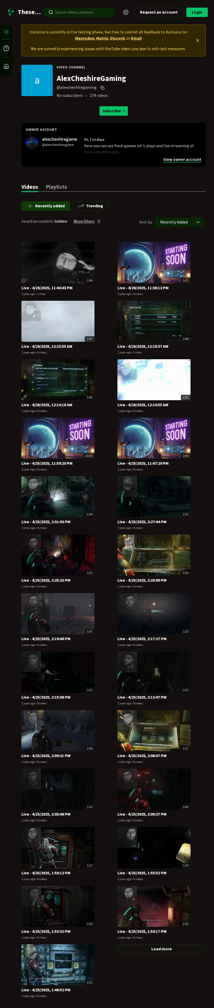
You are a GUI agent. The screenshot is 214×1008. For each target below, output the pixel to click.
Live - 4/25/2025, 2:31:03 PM (45, 522)
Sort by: (146, 222)
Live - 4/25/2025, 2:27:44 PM (142, 522)
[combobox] (174, 222)
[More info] (6, 48)
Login (197, 12)
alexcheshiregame (59, 139)
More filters (84, 221)
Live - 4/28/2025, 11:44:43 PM (47, 288)
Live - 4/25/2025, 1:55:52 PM (142, 873)
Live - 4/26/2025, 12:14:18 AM (46, 405)
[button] (198, 222)
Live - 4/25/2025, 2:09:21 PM (45, 756)
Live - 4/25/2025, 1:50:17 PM (142, 931)
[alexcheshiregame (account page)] (32, 142)
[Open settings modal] (125, 12)
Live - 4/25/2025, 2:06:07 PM (142, 756)
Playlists (56, 187)
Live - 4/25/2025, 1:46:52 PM (45, 990)
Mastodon (84, 38)
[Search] (51, 12)
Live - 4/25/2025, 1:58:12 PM (45, 873)
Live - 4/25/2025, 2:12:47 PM (142, 697)
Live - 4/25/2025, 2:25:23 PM (45, 580)
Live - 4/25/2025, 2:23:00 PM (142, 580)
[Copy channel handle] (103, 87)
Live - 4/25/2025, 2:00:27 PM (142, 814)
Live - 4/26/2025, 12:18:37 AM (142, 346)
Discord (117, 38)
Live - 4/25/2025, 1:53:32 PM (45, 931)
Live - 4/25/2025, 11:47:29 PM (143, 463)
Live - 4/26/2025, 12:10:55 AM (142, 405)
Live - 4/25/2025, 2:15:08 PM (45, 697)
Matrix (102, 38)
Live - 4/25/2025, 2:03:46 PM (45, 814)
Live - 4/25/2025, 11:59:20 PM (47, 463)
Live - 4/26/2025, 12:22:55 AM (46, 346)
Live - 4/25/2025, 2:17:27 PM (142, 639)
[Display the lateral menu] (6, 32)
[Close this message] (197, 40)
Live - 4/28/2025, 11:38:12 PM (143, 288)
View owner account (182, 159)
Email (136, 38)
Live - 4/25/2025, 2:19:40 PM (45, 639)
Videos (29, 187)
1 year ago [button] (28, 294)
